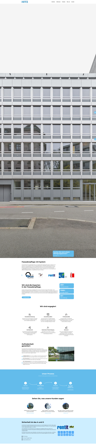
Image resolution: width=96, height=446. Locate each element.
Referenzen (58, 1)
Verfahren (53, 1)
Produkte (63, 1)
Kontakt (72, 1)
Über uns (68, 1)
